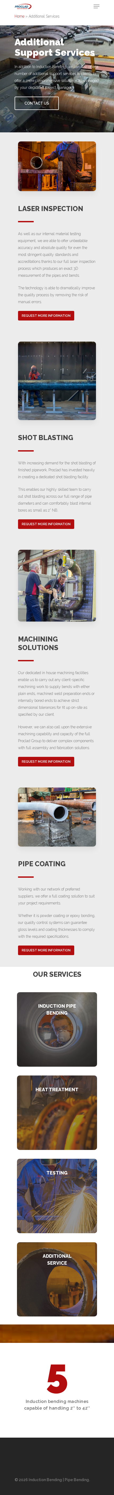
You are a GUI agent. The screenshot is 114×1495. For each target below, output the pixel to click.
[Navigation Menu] (96, 6)
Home (19, 16)
